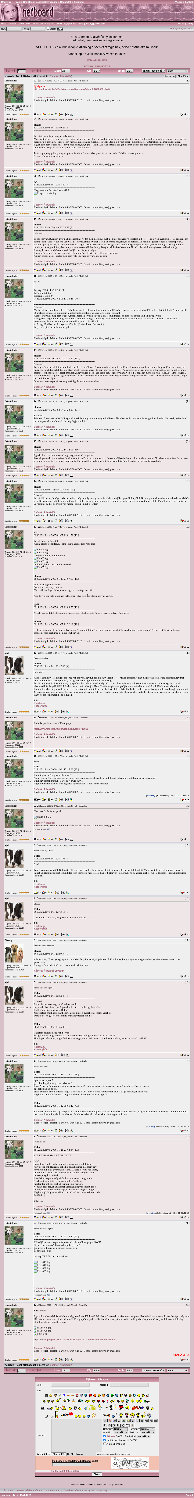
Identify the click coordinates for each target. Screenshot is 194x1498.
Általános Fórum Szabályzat (79, 1490)
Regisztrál (6, 2)
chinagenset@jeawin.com (91, 23)
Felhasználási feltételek (29, 1490)
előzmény (151, 796)
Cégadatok (8, 1490)
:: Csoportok (64, 2)
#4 (48, 1213)
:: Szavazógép (49, 2)
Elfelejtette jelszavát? (181, 28)
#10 (48, 829)
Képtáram (39, 703)
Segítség (102, 1490)
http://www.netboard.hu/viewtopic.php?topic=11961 (61, 729)
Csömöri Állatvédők (60, 76)
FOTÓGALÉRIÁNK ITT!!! (97, 66)
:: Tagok (37, 2)
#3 (48, 1295)
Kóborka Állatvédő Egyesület (49, 970)
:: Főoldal (187, 2)
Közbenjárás (41, 706)
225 (188, 23)
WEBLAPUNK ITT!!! (97, 60)
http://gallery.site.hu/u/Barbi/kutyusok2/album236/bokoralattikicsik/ (80, 1339)
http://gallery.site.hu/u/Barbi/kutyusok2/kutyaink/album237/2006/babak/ (72, 89)
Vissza (178, 2)
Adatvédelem (53, 1490)
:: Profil (16, 2)
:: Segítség (77, 2)
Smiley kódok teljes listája (65, 1471)
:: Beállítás (26, 2)
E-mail (190, 1495)
